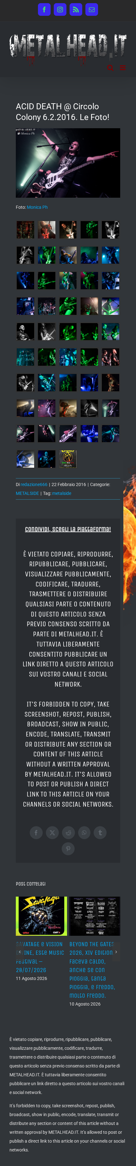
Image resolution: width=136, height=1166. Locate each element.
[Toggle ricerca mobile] (110, 67)
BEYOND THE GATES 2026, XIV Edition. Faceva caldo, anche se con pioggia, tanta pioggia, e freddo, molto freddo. (92, 970)
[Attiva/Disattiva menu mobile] (123, 67)
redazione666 (34, 484)
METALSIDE (27, 493)
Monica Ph (37, 207)
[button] (20, 951)
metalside (61, 493)
